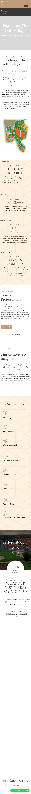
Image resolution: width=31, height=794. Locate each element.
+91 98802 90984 (20, 4)
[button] (19, 790)
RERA (17, 6)
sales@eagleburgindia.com (11, 1)
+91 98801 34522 (8, 4)
